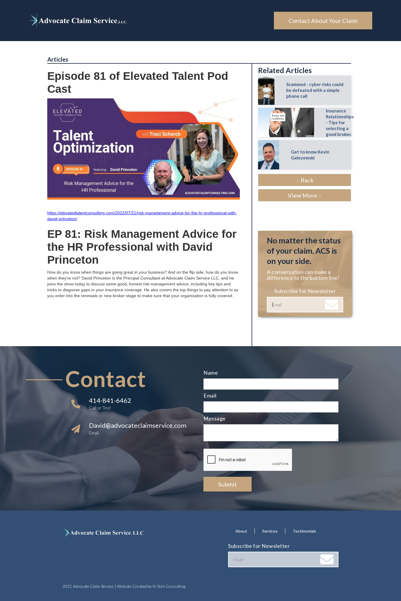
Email (210, 395)
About (241, 530)
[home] (151, 20)
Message (214, 418)
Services (270, 530)
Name (210, 373)
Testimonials (304, 530)
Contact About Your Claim (323, 20)
